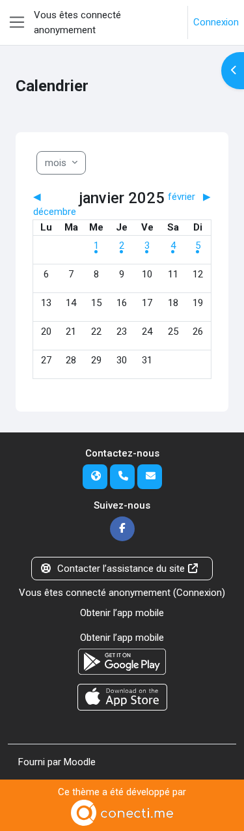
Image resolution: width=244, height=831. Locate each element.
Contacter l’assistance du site (121, 568)
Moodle (80, 762)
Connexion (216, 22)
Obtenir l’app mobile (122, 613)
